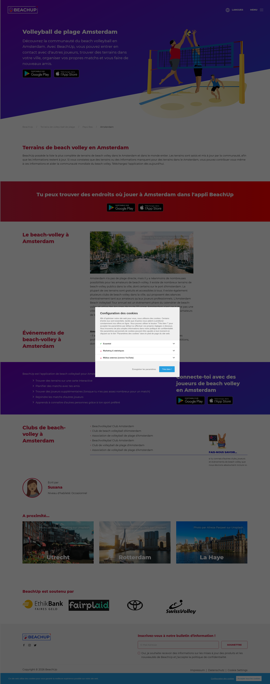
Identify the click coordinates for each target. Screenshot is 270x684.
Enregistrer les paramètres (144, 369)
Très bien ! (167, 369)
